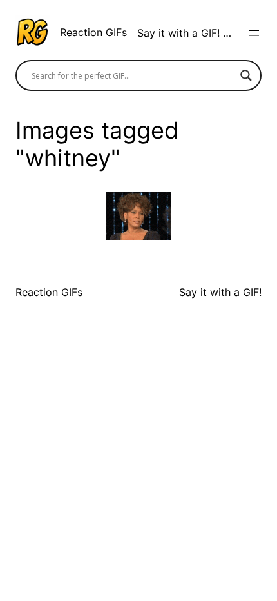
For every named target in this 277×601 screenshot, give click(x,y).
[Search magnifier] (246, 75)
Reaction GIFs (93, 32)
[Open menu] (254, 33)
